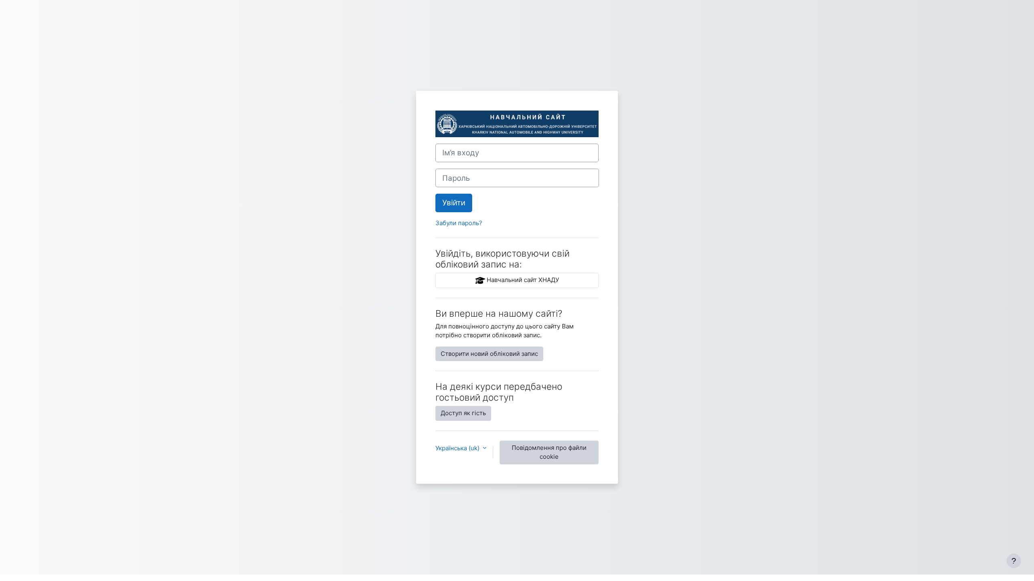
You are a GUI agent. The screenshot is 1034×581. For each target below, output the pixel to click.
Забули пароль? (458, 223)
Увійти (453, 202)
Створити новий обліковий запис (489, 353)
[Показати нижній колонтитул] (1014, 561)
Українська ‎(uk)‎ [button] (458, 448)
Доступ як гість (463, 413)
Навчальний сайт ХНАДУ (522, 280)
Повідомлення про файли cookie (549, 452)
